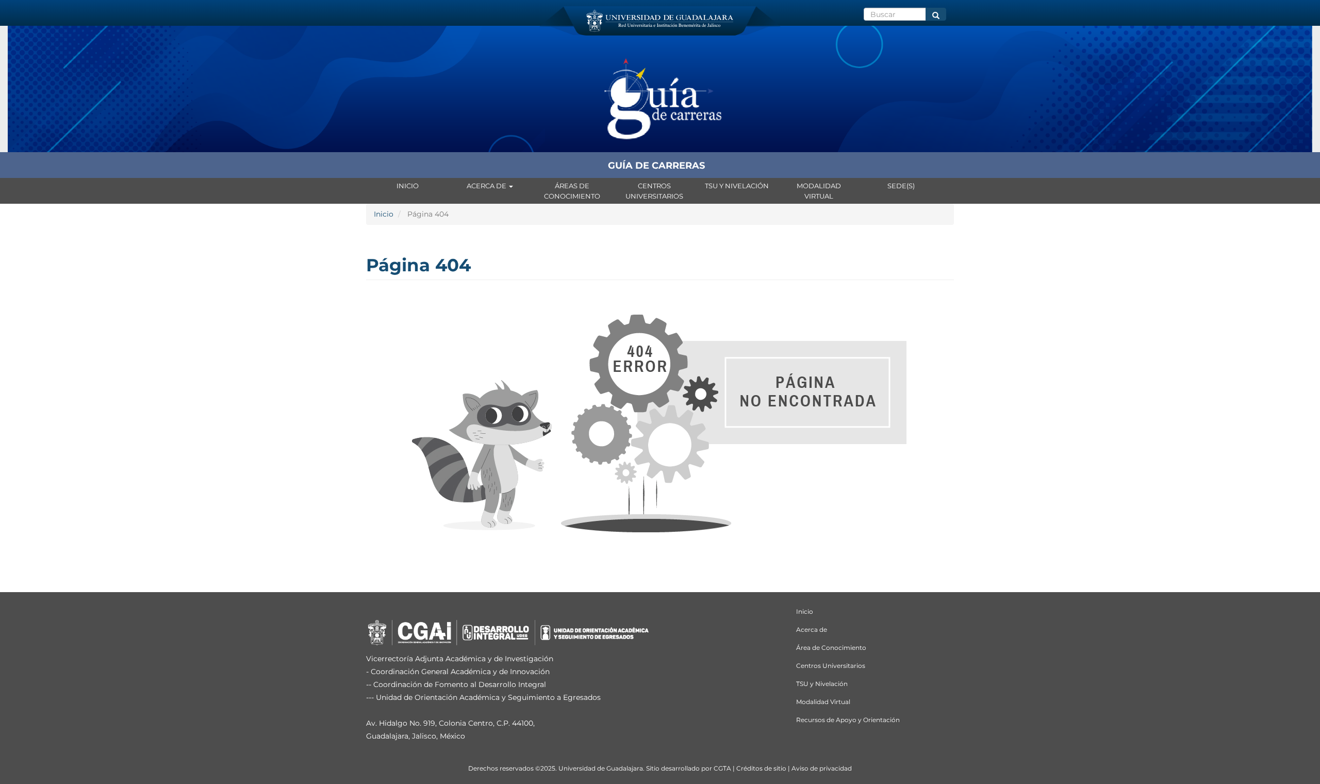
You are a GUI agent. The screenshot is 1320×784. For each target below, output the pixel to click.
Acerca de (487, 186)
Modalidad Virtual (819, 191)
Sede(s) (901, 186)
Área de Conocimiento (831, 647)
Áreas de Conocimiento (572, 191)
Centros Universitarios (654, 191)
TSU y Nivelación (737, 186)
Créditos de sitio (761, 768)
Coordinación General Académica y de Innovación (460, 671)
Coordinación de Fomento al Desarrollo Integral (459, 684)
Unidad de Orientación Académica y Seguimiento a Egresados (488, 697)
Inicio (408, 186)
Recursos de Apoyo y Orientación (848, 720)
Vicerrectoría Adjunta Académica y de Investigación (459, 658)
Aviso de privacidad (821, 768)
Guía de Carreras (656, 165)
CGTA (722, 768)
